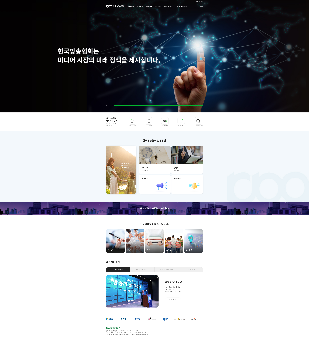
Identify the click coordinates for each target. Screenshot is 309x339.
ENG (202, 1)
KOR (197, 1)
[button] (106, 105)
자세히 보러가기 (173, 300)
